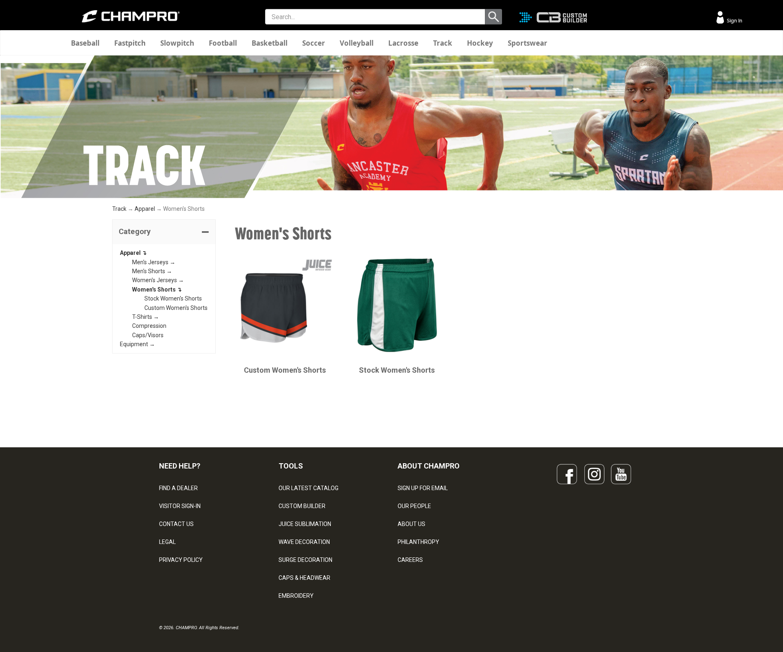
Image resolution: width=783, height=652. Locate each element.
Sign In (734, 21)
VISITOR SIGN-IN (180, 506)
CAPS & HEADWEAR (304, 578)
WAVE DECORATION (304, 542)
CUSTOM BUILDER (302, 506)
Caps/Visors (148, 335)
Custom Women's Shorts (176, 308)
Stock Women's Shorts (173, 298)
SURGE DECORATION (305, 560)
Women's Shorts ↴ (157, 289)
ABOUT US (411, 524)
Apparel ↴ (133, 253)
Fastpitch (130, 43)
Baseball (85, 43)
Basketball (270, 43)
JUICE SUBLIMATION (305, 524)
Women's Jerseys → (158, 280)
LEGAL (167, 542)
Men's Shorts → (152, 271)
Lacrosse (403, 43)
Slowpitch (177, 43)
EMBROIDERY (296, 595)
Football (223, 43)
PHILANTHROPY (418, 542)
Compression (149, 326)
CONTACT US (176, 524)
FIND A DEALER (178, 488)
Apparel (145, 209)
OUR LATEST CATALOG (308, 488)
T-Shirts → (145, 317)
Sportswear (527, 43)
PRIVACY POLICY (181, 560)
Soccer (313, 43)
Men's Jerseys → (153, 262)
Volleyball (357, 43)
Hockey (480, 43)
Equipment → (137, 344)
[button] (164, 232)
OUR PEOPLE (414, 506)
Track (442, 43)
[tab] (164, 232)
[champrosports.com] (130, 16)
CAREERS (410, 560)
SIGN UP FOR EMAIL (423, 488)
